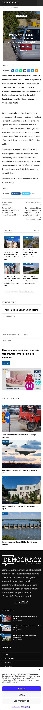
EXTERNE (5, 441)
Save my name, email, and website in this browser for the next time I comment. (20, 354)
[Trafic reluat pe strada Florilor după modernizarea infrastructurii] (31, 242)
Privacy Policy (25, 707)
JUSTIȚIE (8, 663)
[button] (40, 670)
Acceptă (21, 689)
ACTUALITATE (21, 16)
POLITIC (4, 406)
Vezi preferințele (21, 701)
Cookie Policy (16, 707)
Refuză (22, 695)
